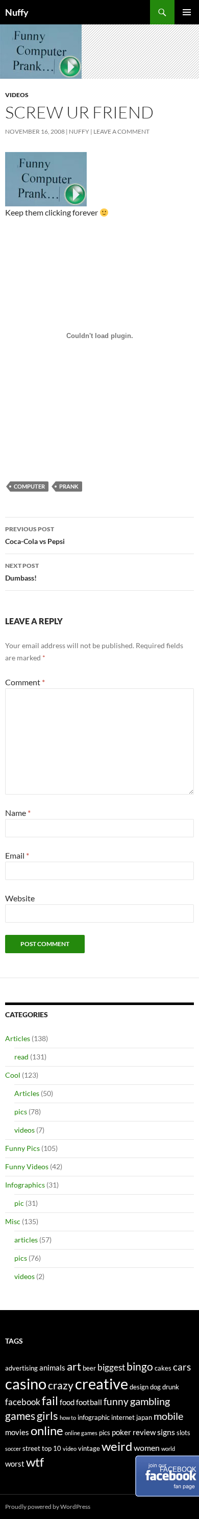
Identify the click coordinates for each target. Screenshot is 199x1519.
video (70, 1448)
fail (50, 1400)
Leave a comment (121, 131)
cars (182, 1367)
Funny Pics (22, 1148)
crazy (60, 1385)
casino (25, 1383)
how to (68, 1417)
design (139, 1387)
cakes (163, 1368)
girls (47, 1415)
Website (20, 898)
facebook (22, 1401)
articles (26, 1239)
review (144, 1432)
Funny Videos (26, 1166)
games (20, 1415)
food (67, 1402)
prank (69, 486)
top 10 (51, 1448)
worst (14, 1464)
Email (17, 855)
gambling (150, 1401)
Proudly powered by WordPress (47, 1506)
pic (19, 1203)
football (89, 1402)
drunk (170, 1387)
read (21, 1056)
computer (29, 486)
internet (123, 1417)
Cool (12, 1075)
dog (155, 1387)
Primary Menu (187, 12)
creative (101, 1383)
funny (116, 1401)
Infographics (25, 1184)
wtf (35, 1461)
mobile (168, 1416)
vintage (89, 1448)
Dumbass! (22, 572)
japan (144, 1417)
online (47, 1430)
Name (18, 812)
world (168, 1448)
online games (81, 1433)
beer (89, 1368)
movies (17, 1432)
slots (183, 1433)
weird (117, 1446)
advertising (21, 1368)
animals (52, 1367)
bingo (140, 1366)
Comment (25, 682)
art (74, 1366)
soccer (13, 1448)
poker (121, 1432)
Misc (12, 1221)
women (147, 1447)
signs (166, 1432)
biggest (111, 1367)
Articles (17, 1038)
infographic (94, 1417)
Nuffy (17, 12)
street (31, 1448)
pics (20, 1111)
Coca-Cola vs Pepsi (35, 535)
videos (17, 95)
